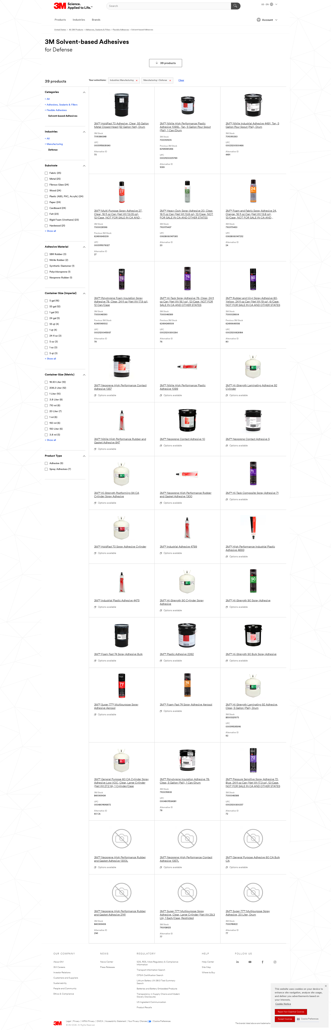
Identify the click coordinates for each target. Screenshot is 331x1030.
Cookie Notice (283, 1004)
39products (168, 63)
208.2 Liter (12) (57, 388)
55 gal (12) (54, 306)
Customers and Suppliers (65, 978)
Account (267, 20)
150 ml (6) (54, 423)
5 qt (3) (53, 353)
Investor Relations (62, 972)
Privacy (76, 1021)
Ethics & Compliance (63, 994)
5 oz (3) (53, 342)
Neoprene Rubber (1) (60, 278)
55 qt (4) (54, 324)
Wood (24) (55, 190)
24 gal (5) (54, 318)
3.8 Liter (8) (56, 400)
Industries (79, 20)
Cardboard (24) (57, 208)
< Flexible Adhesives (56, 110)
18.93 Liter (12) (57, 382)
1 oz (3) (53, 347)
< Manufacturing (54, 144)
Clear (181, 80)
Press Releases (107, 967)
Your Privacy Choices (137, 1021)
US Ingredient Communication (151, 1002)
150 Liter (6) (56, 429)
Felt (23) (54, 214)
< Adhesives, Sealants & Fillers (61, 105)
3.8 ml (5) (54, 435)
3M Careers (59, 967)
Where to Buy (208, 972)
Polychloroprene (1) (59, 272)
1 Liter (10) (55, 394)
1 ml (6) (53, 417)
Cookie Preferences (161, 1021)
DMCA (100, 1021)
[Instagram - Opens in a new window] (275, 962)
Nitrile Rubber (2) (58, 260)
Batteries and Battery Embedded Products (157, 989)
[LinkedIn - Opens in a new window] (237, 962)
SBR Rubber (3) (57, 254)
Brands (96, 20)
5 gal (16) (54, 301)
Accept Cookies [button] (285, 1019)
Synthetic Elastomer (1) (61, 266)
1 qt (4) (53, 330)
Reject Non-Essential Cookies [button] (291, 1012)
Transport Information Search (151, 970)
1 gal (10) (54, 312)
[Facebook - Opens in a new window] (262, 962)
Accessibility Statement (115, 1021)
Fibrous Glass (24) (59, 185)
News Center (106, 962)
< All (47, 99)
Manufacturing (122, 80)
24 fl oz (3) (55, 336)
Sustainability (60, 983)
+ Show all (50, 231)
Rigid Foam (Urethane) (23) (64, 220)
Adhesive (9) (56, 463)
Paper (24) (55, 202)
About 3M (58, 962)
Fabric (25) (55, 173)
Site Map (206, 967)
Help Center (208, 962)
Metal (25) (55, 179)
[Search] (235, 6)
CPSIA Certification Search (150, 975)
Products (60, 20)
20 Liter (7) (55, 411)
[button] (307, 1019)
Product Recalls (144, 1007)
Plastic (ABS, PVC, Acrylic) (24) (66, 196)
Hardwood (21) (57, 226)
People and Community (65, 988)
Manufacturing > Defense (155, 80)
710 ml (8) (54, 405)
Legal (68, 1021)
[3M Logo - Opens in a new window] (73, 6)
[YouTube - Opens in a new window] (250, 962)
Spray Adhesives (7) (60, 469)
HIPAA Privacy (88, 1021)
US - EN (265, 5)
